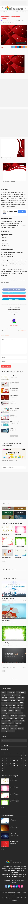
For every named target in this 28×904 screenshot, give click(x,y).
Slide (4, 723)
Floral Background (5, 546)
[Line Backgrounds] (5, 377)
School (20, 617)
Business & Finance (11, 662)
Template (5, 728)
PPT (21, 718)
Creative (5, 702)
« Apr (2, 770)
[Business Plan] (14, 655)
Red (9, 282)
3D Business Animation (15, 421)
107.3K (24, 623)
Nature (19, 713)
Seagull (14, 314)
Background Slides (7, 695)
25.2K (25, 600)
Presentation (6, 720)
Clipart (4, 460)
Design (13, 702)
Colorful (20, 700)
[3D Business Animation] (5, 423)
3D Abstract (12, 428)
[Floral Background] (7, 541)
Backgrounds (21, 692)
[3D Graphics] (20, 517)
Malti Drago (5, 600)
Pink (4, 718)
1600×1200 (5, 245)
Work (20, 728)
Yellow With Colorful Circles (14, 309)
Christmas (5, 700)
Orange (14, 715)
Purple (15, 720)
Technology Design (14, 833)
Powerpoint (12, 718)
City (13, 700)
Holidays (23, 639)
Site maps (14, 900)
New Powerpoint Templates (10, 776)
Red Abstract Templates (16, 221)
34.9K (25, 667)
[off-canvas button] (2, 8)
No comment (23, 20)
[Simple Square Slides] (5, 410)
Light (4, 710)
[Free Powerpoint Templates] (14, 8)
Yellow (11, 731)
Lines (11, 710)
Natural (12, 713)
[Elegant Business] (5, 820)
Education (5, 617)
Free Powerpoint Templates (15, 874)
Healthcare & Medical (8, 595)
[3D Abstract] (5, 430)
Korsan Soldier (6, 20)
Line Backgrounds (14, 375)
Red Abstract (12, 211)
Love (17, 710)
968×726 (4, 240)
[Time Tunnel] (5, 828)
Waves (13, 728)
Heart (12, 708)
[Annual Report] (5, 403)
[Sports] (8, 517)
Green (16, 594)
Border (11, 697)
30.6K (25, 645)
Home (3, 897)
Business (20, 697)
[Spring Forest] (20, 552)
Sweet (4, 726)
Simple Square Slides (14, 408)
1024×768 (5, 243)
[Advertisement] (14, 3)
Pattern (22, 715)
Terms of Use (17, 897)
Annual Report (13, 402)
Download (21, 211)
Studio (18, 723)
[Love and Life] (5, 417)
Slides (10, 723)
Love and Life (12, 415)
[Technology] (20, 513)
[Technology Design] (5, 836)
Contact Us (23, 897)
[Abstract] (20, 508)
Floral (20, 702)
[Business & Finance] (8, 508)
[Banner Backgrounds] (5, 384)
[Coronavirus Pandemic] (14, 589)
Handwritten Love (14, 841)
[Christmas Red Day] (5, 397)
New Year (5, 715)
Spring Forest (18, 557)
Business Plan (5, 665)
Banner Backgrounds (14, 382)
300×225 (4, 237)
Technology (13, 726)
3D (3, 692)
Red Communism (14, 388)
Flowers (5, 639)
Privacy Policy (9, 897)
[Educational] (8, 513)
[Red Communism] (5, 390)
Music (4, 713)
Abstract (6, 282)
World (4, 731)
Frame (20, 705)
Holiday (20, 708)
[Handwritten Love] (5, 844)
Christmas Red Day (14, 395)
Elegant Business (14, 819)
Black (4, 662)
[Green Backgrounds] (20, 541)
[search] (25, 8)
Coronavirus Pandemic (8, 598)
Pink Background (18, 534)
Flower (4, 705)
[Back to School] (14, 611)
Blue (4, 594)
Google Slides (10, 594)
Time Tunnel (12, 826)
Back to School (6, 620)
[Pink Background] (20, 529)
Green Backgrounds (19, 546)
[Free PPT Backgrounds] (13, 861)
